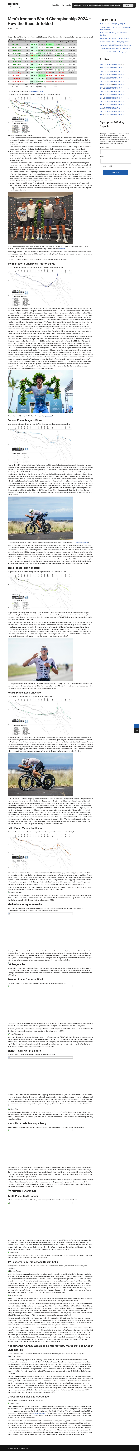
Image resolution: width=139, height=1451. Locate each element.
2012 (101, 111)
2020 (101, 85)
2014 (101, 105)
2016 (101, 98)
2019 (101, 88)
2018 (101, 91)
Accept (128, 5)
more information (115, 5)
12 (127, 68)
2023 (101, 74)
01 (105, 64)
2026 (101, 64)
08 (119, 64)
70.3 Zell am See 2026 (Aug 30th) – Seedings (115, 24)
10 (123, 68)
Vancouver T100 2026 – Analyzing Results (114, 38)
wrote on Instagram (39, 1413)
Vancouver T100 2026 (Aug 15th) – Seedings (115, 45)
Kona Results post (37, 91)
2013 (101, 108)
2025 (101, 68)
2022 (101, 78)
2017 (101, 95)
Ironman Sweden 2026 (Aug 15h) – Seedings (115, 48)
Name (102, 157)
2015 (101, 101)
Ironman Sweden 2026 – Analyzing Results (114, 42)
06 (115, 64)
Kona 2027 (55, 5)
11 (125, 68)
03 (109, 64)
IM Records (66, 5)
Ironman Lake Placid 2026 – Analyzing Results (115, 52)
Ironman (62, 249)
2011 (101, 115)
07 (117, 64)
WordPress (24, 1448)
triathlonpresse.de (82, 542)
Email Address (105, 147)
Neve (9, 1448)
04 (111, 64)
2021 (101, 81)
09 (121, 68)
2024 (101, 71)
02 (107, 64)
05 (113, 64)
